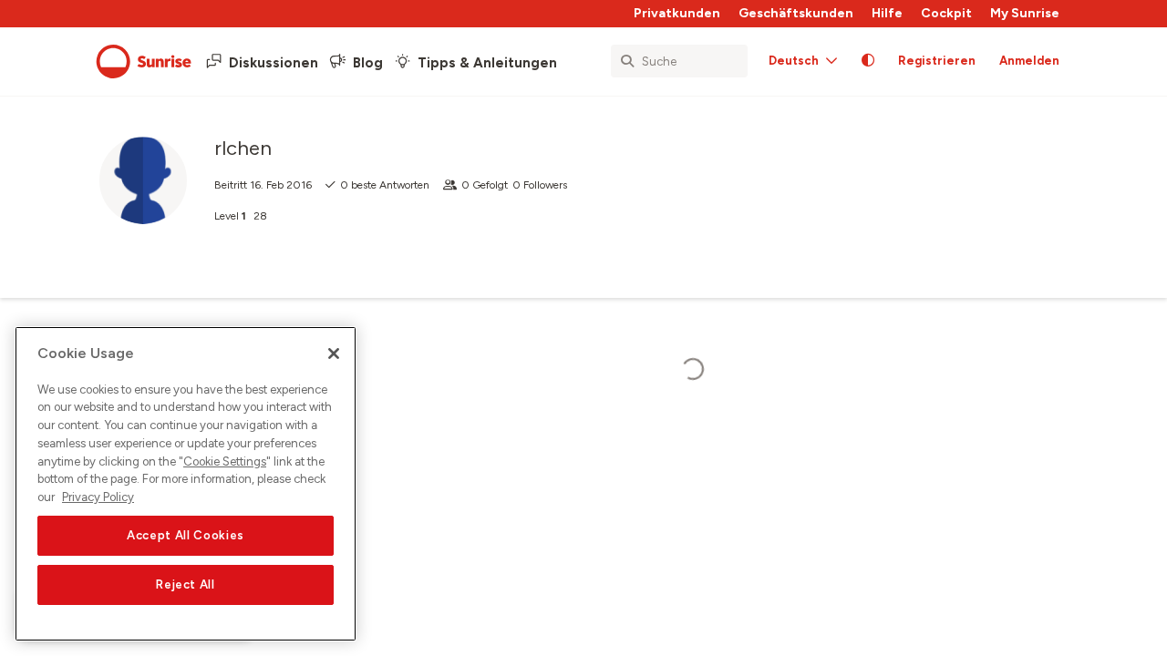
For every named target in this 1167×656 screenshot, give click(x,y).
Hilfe (887, 13)
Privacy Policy (98, 497)
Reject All (185, 584)
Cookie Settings (224, 461)
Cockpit (946, 13)
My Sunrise (1024, 13)
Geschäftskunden (795, 13)
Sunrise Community (143, 62)
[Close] (334, 353)
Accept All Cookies (185, 535)
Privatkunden (677, 13)
